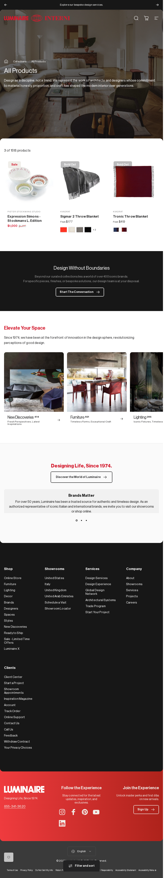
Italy (47, 584)
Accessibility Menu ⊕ (147, 870)
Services (132, 590)
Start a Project (14, 683)
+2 (94, 229)
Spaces (9, 614)
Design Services (96, 578)
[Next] (157, 5)
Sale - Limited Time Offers (17, 641)
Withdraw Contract (17, 741)
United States (54, 578)
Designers (11, 608)
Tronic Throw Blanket (130, 216)
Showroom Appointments (14, 691)
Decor (8, 596)
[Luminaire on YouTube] (96, 812)
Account (10, 705)
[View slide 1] (76, 520)
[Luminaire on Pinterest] (85, 812)
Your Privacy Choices (18, 747)
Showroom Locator (58, 608)
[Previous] (5, 5)
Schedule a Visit (56, 602)
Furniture (10, 584)
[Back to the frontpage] (6, 62)
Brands (9, 602)
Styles (8, 620)
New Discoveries (15, 626)
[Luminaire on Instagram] (62, 812)
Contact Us (12, 723)
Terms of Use (12, 870)
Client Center (13, 677)
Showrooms (134, 584)
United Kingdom (55, 590)
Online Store (12, 578)
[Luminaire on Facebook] (73, 812)
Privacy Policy (26, 870)
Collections (19, 61)
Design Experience (98, 584)
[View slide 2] (81, 520)
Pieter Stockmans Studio (23, 212)
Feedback (11, 735)
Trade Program (95, 606)
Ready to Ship (13, 633)
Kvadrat (65, 212)
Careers (131, 602)
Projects (132, 596)
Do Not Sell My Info (44, 870)
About (130, 578)
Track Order (12, 711)
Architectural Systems (100, 600)
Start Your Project (97, 612)
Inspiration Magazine (18, 698)
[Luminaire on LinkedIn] (62, 823)
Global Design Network (94, 592)
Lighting (9, 590)
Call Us (8, 729)
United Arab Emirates (59, 596)
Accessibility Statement (125, 870)
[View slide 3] (86, 520)
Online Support (14, 717)
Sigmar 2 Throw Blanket (79, 216)
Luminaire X (11, 648)
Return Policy (61, 870)
